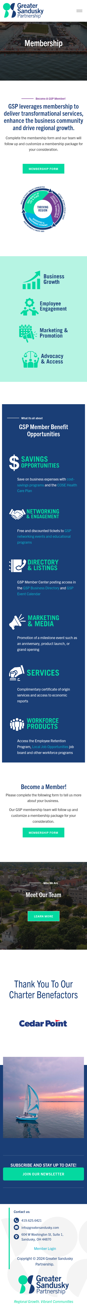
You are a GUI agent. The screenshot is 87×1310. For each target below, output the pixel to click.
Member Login (45, 1248)
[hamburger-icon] (79, 11)
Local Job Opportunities (50, 746)
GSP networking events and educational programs (44, 536)
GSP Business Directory (41, 587)
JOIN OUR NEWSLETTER (43, 1174)
